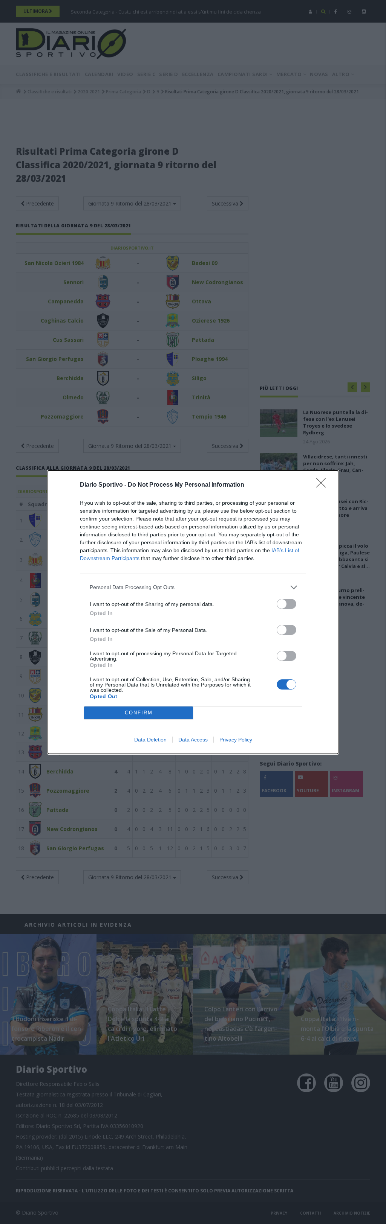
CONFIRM (139, 713)
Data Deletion (150, 740)
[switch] (286, 604)
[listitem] (193, 587)
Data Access (193, 740)
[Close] (323, 485)
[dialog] (193, 612)
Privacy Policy (235, 740)
